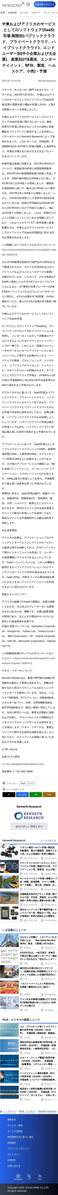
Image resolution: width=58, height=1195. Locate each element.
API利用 (11, 1160)
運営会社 (11, 1119)
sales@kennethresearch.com (27, 764)
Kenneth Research (47, 80)
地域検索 (12, 12)
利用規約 (11, 1142)
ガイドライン (13, 1154)
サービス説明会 (15, 1131)
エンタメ (24, 12)
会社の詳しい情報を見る (29, 826)
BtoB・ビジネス (27, 783)
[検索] (28, 4)
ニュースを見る (46, 840)
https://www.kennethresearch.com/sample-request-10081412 (29, 249)
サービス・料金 (15, 1125)
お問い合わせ (13, 1165)
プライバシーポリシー (18, 1148)
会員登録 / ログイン (44, 4)
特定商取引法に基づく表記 (20, 1136)
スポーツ (36, 12)
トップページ (9, 1111)
